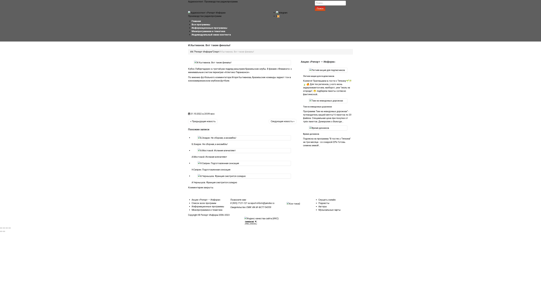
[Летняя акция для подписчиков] (327, 70)
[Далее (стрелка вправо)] (4, 231)
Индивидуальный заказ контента (211, 34)
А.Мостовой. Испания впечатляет (209, 157)
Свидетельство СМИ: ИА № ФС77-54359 (250, 207)
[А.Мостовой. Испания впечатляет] (217, 150)
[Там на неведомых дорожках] (326, 100)
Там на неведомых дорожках (317, 107)
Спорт (216, 51)
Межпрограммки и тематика (208, 31)
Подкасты (323, 203)
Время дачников (311, 134)
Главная (196, 21)
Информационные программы (209, 27)
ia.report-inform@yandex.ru (261, 203)
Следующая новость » (282, 121)
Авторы (322, 206)
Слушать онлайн (327, 199)
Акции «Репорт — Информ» (206, 199)
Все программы (201, 24)
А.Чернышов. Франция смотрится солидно (214, 182)
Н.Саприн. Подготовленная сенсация (211, 169)
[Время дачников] (319, 128)
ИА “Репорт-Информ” (201, 51)
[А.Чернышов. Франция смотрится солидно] (222, 176)
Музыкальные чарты (329, 210)
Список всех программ (204, 203)
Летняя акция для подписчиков (318, 76)
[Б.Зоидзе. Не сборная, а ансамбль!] (217, 137)
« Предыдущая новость (203, 121)
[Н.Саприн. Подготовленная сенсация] (218, 163)
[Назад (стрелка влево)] (1, 231)
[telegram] (281, 12)
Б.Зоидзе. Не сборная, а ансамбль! (210, 144)
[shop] (277, 16)
